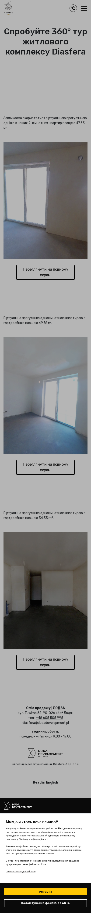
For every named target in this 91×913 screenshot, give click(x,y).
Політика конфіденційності (20, 871)
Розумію (45, 892)
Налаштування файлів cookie (45, 903)
